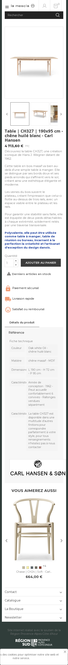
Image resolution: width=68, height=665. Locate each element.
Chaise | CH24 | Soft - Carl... (34, 571)
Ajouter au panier (41, 262)
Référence (16, 332)
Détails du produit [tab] (22, 322)
